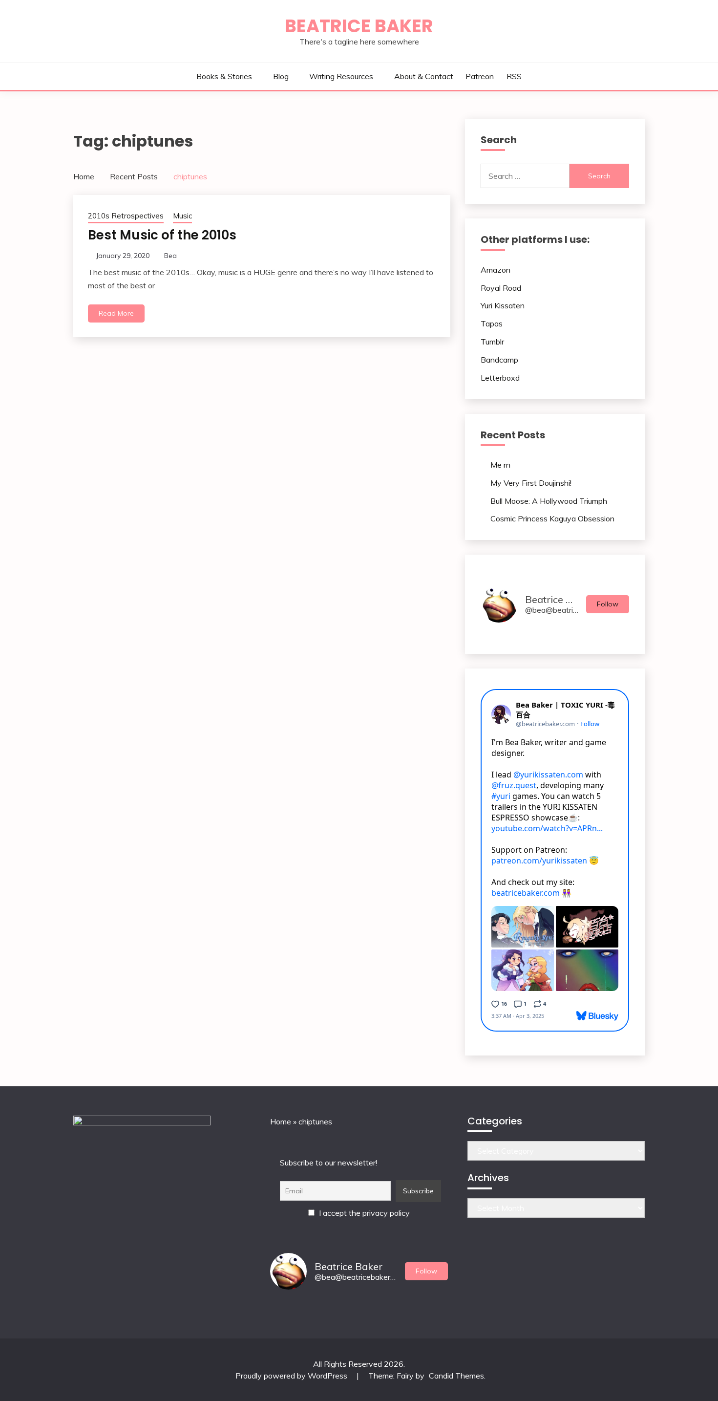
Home (280, 1121)
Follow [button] (607, 604)
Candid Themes (456, 1375)
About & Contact (423, 76)
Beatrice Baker (359, 26)
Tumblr (492, 341)
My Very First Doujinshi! (530, 483)
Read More (116, 313)
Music (182, 215)
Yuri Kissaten (503, 305)
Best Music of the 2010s (162, 235)
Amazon (495, 270)
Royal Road (501, 288)
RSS (514, 76)
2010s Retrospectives (126, 215)
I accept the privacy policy (363, 1213)
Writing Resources (341, 76)
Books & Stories (224, 76)
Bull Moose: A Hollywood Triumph (548, 501)
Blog (281, 76)
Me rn (500, 465)
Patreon (479, 76)
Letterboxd (500, 378)
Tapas (492, 323)
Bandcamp (499, 360)
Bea (170, 255)
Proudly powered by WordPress (292, 1375)
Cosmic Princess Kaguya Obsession (552, 518)
